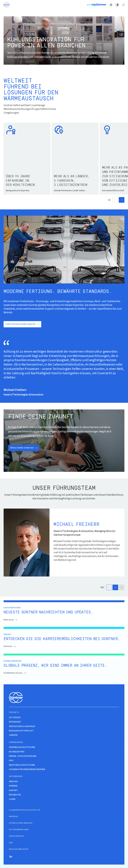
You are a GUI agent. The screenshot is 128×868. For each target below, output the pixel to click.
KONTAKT (13, 790)
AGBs (11, 843)
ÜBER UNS (13, 781)
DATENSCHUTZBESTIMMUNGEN (20, 823)
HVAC (11, 760)
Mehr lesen (9, 619)
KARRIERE (13, 785)
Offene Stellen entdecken (22, 447)
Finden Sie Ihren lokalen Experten (20, 324)
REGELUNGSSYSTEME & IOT (21, 730)
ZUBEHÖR (13, 735)
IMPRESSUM (13, 816)
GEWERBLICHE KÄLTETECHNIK (22, 747)
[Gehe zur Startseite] (6, 4)
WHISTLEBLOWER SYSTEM (18, 849)
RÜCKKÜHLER (15, 721)
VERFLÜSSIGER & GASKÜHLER (22, 726)
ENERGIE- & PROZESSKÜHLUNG (22, 756)
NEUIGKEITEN (15, 794)
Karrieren (8, 646)
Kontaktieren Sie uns (13, 672)
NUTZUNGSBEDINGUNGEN (19, 829)
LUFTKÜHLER (14, 717)
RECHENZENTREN (16, 751)
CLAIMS (12, 799)
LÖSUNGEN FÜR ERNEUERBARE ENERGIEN (27, 769)
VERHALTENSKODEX (16, 836)
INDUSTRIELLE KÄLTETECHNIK (22, 765)
